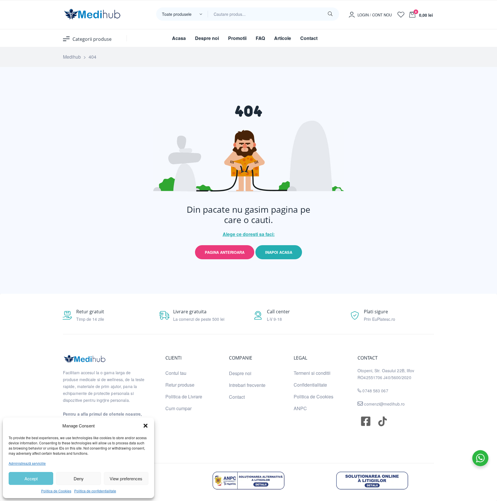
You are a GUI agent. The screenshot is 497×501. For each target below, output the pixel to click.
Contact (237, 396)
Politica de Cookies (56, 490)
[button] (145, 426)
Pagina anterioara (224, 252)
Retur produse (179, 384)
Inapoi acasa (278, 252)
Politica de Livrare (183, 396)
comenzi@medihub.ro (384, 404)
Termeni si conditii (312, 373)
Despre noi (240, 373)
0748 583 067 (375, 390)
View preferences (126, 478)
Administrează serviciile (27, 463)
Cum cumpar (178, 408)
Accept (31, 478)
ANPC (300, 408)
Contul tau (175, 373)
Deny (79, 478)
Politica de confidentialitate (95, 490)
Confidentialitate (310, 384)
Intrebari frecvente (247, 385)
